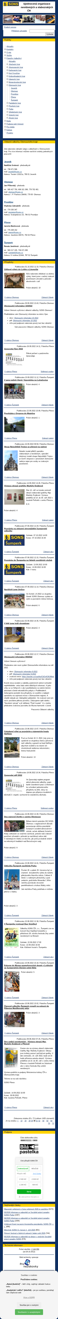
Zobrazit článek (48, 297)
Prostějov (14, 94)
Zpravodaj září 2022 (13, 775)
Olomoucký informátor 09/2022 (18, 657)
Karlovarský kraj (15, 70)
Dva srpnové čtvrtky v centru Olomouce (22, 817)
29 (32, 1121)
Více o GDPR (29, 1297)
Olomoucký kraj (15, 85)
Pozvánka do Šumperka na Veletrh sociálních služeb (28, 560)
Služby (9, 55)
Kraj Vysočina (14, 73)
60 (51, 1121)
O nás (8, 52)
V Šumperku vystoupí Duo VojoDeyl (20, 924)
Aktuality (10, 46)
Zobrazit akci (48, 552)
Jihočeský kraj (14, 64)
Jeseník (14, 88)
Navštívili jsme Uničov (14, 589)
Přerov (13, 97)
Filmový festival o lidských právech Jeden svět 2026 (24, 1233)
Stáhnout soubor (47, 372)
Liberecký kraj (14, 79)
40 (43, 1121)
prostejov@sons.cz (15, 212)
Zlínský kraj (13, 118)
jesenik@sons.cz (15, 172)
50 (47, 1121)
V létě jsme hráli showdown (16, 623)
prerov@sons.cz (14, 232)
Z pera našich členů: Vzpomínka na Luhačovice (26, 380)
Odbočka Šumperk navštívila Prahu (20, 866)
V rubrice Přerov (10, 372)
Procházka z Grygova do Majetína (19, 413)
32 (39, 1121)
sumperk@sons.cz (15, 253)
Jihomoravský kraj (16, 67)
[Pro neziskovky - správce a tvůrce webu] (29, 1263)
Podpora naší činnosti (14, 124)
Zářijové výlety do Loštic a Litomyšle (21, 269)
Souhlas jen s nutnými (29, 1305)
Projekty (10, 133)
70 (49, 1123)
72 (53, 1123)
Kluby (8, 121)
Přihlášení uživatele (19, 31)
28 (29, 1121)
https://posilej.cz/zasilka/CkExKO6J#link (38, 677)
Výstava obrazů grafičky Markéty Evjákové (23, 486)
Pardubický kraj (15, 103)
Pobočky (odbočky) (14, 58)
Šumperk (14, 100)
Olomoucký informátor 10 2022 (26, 318)
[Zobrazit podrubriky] (5, 49)
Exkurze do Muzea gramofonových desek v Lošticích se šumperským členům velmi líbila (28, 966)
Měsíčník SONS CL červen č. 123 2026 (19, 1230)
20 (25, 1121)
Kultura (9, 130)
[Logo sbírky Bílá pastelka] (29, 1150)
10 (21, 1121)
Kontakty (9, 49)
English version (10, 27)
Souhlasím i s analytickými (29, 1312)
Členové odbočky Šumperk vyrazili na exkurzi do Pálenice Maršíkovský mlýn (26, 1007)
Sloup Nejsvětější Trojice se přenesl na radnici (25, 447)
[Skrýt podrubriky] (5, 58)
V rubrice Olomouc (11, 297)
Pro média (10, 127)
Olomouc (14, 91)
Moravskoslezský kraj (17, 82)
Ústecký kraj (13, 115)
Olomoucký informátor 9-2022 (25, 672)
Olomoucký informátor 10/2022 (18, 306)
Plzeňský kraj (14, 106)
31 (37, 1121)
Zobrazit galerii (48, 438)
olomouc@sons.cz (15, 192)
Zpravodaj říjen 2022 (13, 349)
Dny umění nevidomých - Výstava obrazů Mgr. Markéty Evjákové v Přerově (25, 1043)
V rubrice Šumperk (11, 405)
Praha (11, 109)
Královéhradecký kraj (17, 76)
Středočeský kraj (15, 112)
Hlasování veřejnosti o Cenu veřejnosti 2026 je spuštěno (26, 1209)
